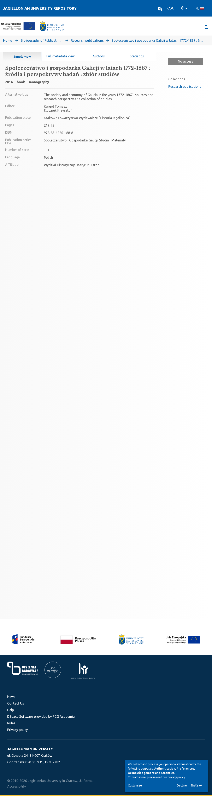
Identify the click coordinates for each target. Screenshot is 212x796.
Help (10, 710)
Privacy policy (17, 730)
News (11, 697)
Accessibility (16, 786)
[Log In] (184, 7)
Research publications (87, 40)
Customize (135, 785)
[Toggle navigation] (207, 27)
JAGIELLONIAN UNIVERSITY (30, 749)
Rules (11, 723)
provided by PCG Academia (54, 716)
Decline (182, 785)
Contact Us (15, 703)
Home (7, 40)
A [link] (168, 8)
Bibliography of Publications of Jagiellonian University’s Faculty (41, 40)
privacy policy (176, 777)
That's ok (196, 785)
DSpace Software (20, 716)
